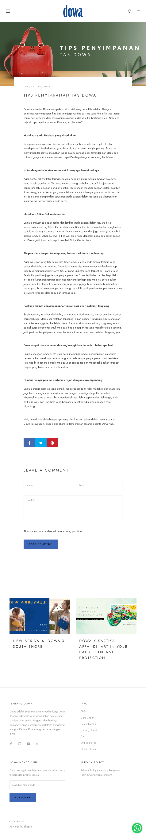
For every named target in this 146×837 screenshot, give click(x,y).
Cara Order (87, 717)
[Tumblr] (37, 743)
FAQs (84, 711)
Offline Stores (88, 743)
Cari (83, 736)
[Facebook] (11, 743)
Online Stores (88, 749)
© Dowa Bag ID (20, 821)
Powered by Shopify (21, 826)
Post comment (40, 544)
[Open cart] (138, 11)
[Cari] (130, 11)
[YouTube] (28, 743)
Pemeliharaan (88, 724)
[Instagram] (19, 743)
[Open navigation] (8, 11)
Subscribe (23, 797)
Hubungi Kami (89, 730)
